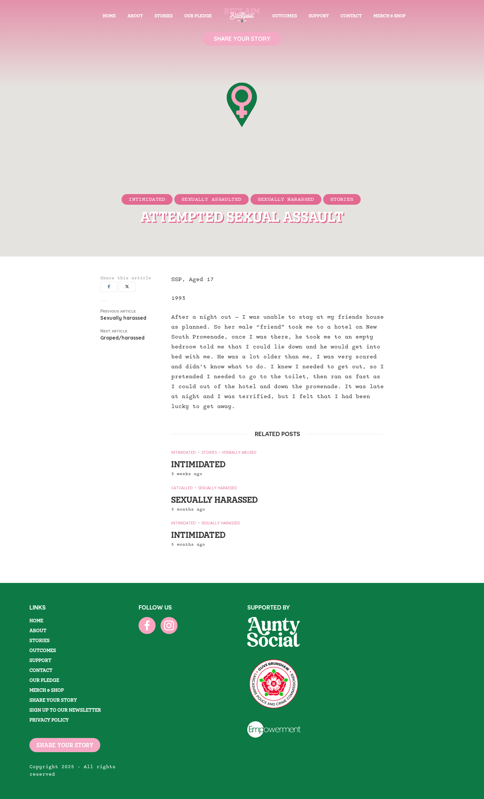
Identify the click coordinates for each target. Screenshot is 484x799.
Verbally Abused (239, 452)
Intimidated (147, 199)
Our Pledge (198, 15)
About (135, 15)
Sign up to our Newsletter (65, 710)
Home (109, 15)
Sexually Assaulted (211, 199)
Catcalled (182, 487)
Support (319, 15)
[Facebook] (147, 625)
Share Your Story (242, 38)
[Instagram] (169, 625)
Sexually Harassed (286, 199)
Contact (351, 15)
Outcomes (284, 15)
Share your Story (53, 700)
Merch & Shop (389, 15)
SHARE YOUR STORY (64, 745)
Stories (163, 15)
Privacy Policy (49, 720)
